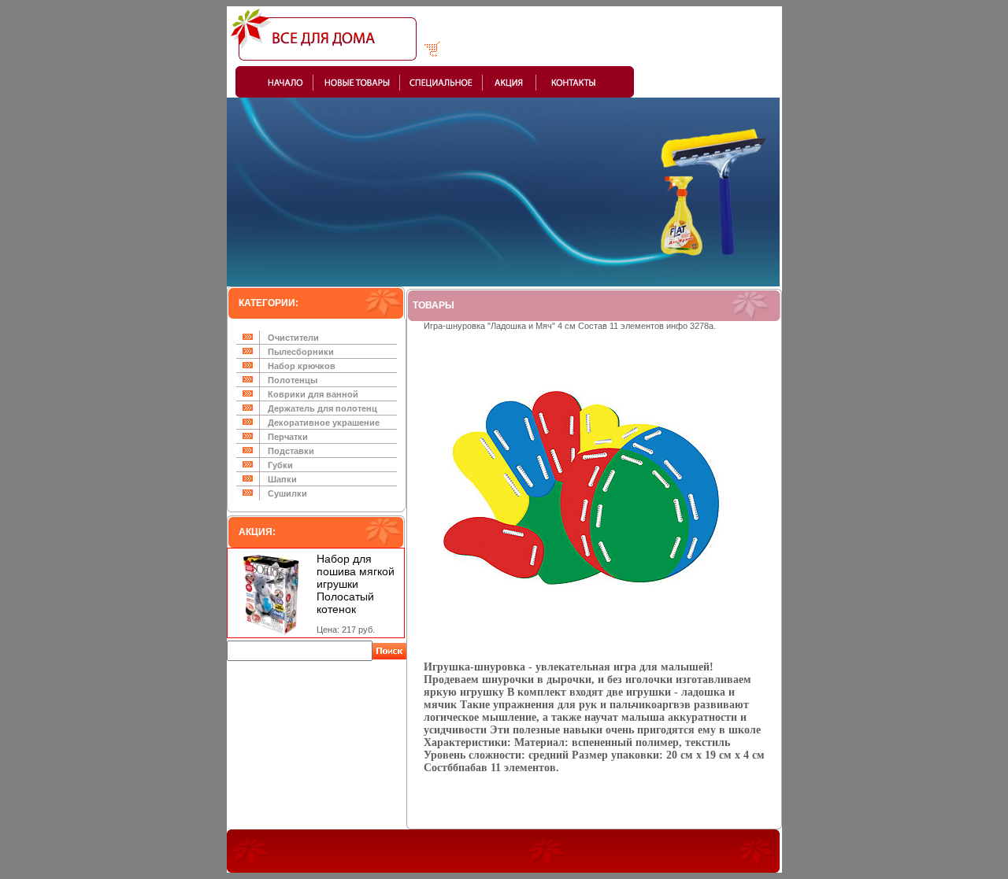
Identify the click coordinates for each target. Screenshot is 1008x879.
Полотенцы (292, 380)
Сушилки (287, 493)
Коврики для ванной (313, 394)
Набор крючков (301, 366)
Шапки (282, 479)
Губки (280, 465)
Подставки (291, 451)
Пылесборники (301, 351)
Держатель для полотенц (322, 408)
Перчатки (288, 436)
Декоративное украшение (324, 422)
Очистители (293, 337)
